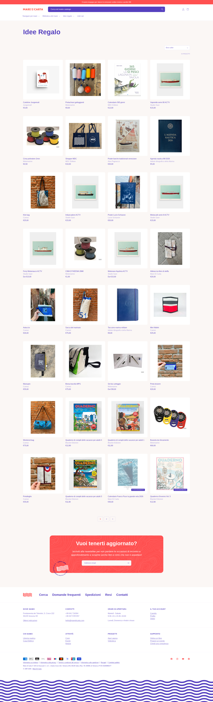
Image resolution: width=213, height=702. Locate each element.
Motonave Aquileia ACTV (118, 271)
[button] (31, 16)
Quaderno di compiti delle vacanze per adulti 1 (126, 440)
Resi (108, 594)
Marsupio (26, 384)
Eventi (67, 641)
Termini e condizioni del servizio (68, 662)
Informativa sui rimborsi (30, 662)
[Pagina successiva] (112, 519)
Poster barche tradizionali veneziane (122, 159)
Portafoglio (27, 496)
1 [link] (100, 519)
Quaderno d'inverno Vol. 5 (160, 496)
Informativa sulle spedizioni (90, 662)
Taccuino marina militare (117, 328)
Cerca (43, 594)
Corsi (67, 638)
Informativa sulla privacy (48, 662)
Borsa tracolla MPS (73, 384)
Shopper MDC (71, 159)
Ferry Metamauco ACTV (32, 271)
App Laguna (112, 638)
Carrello (153, 613)
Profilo (152, 616)
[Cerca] (162, 9)
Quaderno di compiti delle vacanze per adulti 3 (83, 496)
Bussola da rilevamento (159, 440)
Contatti (122, 594)
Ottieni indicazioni (30, 620)
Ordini (152, 619)
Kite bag (26, 215)
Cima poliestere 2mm (31, 159)
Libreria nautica (29, 638)
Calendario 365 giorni (116, 102)
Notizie (68, 644)
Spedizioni (93, 594)
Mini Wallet (154, 328)
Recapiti (103, 662)
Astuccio (26, 328)
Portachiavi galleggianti (74, 102)
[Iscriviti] (128, 563)
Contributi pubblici (114, 662)
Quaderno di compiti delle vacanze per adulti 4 (83, 440)
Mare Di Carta (37, 669)
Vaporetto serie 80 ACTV (160, 102)
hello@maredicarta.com (74, 620)
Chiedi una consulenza (159, 644)
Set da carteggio (114, 384)
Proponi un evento (157, 641)
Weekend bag (28, 440)
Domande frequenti (66, 594)
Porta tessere (155, 384)
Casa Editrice (28, 641)
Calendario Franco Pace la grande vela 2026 (125, 496)
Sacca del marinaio (73, 328)
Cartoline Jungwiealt (31, 102)
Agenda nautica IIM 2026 (160, 159)
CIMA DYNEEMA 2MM (74, 271)
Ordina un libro (156, 638)
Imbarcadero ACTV (73, 215)
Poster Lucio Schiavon (117, 215)
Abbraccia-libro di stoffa (159, 271)
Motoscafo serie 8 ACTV (159, 215)
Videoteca (112, 641)
